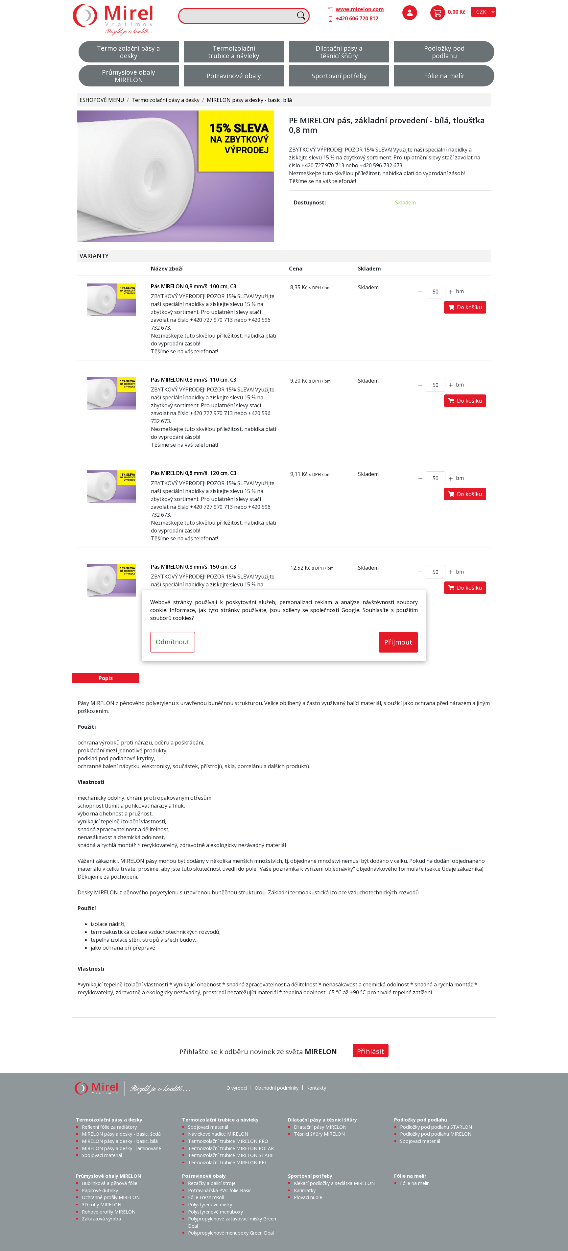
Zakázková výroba (101, 1219)
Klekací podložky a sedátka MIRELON (334, 1183)
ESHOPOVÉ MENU (102, 100)
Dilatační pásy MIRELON (320, 1127)
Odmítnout (172, 641)
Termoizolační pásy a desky (128, 52)
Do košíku (468, 307)
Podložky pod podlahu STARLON (436, 1127)
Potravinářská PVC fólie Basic (219, 1190)
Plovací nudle (308, 1197)
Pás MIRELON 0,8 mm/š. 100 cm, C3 (193, 286)
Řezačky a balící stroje (212, 1183)
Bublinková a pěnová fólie (109, 1183)
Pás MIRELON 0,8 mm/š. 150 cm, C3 (193, 566)
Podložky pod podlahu (444, 52)
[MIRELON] (132, 1088)
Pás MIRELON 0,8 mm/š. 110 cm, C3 (193, 379)
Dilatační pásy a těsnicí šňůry (339, 52)
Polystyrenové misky (210, 1204)
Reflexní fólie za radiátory (109, 1127)
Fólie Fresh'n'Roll (206, 1197)
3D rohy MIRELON (101, 1204)
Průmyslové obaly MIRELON (128, 76)
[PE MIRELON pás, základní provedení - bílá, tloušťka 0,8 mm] (175, 175)
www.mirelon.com (360, 9)
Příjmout (398, 642)
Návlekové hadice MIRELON (218, 1134)
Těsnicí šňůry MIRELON (319, 1134)
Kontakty (316, 1088)
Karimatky (305, 1190)
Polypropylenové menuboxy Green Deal (231, 1233)
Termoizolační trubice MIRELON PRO (228, 1141)
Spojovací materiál (102, 1155)
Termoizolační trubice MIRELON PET (228, 1162)
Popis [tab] (106, 678)
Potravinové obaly (233, 75)
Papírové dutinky (100, 1190)
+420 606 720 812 (357, 18)
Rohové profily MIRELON (108, 1212)
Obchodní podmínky (276, 1088)
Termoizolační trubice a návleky (233, 52)
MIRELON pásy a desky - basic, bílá (249, 100)
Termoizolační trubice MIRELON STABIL (231, 1155)
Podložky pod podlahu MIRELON (435, 1134)
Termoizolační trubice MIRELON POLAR (231, 1148)
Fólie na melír (444, 75)
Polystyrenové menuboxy (215, 1212)
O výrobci (236, 1088)
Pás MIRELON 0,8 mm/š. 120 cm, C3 (193, 473)
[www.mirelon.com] (113, 19)
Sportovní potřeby (339, 75)
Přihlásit (370, 1051)
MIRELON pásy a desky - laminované (121, 1148)
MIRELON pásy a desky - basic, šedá (121, 1134)
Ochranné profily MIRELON (111, 1197)
